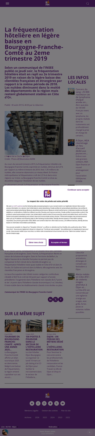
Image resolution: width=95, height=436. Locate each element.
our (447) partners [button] (17, 206)
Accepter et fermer (59, 242)
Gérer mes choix (36, 242)
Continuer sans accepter (78, 189)
